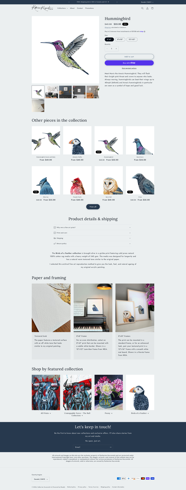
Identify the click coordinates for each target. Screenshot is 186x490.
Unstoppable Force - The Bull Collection (77, 414)
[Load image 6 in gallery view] (93, 92)
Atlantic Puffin (77, 157)
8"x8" (109, 39)
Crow (140, 197)
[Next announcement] (117, 2)
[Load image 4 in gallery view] (65, 92)
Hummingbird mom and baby (45, 157)
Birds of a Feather (139, 413)
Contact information (118, 487)
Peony (107, 413)
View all (93, 207)
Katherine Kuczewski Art (45, 487)
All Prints (45, 413)
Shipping (108, 27)
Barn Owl (109, 197)
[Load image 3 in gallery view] (51, 92)
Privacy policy (82, 487)
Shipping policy (105, 487)
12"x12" (132, 39)
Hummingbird (108, 157)
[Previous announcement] (69, 2)
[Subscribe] (110, 447)
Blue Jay (46, 197)
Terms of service (94, 487)
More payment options (129, 68)
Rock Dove (140, 157)
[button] (62, 8)
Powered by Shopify (59, 487)
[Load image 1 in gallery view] (38, 92)
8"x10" (120, 39)
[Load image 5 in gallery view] (79, 92)
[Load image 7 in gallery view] (38, 105)
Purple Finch (77, 197)
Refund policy (71, 487)
